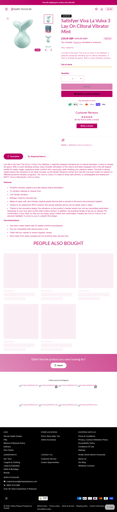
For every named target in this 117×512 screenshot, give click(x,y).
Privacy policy (54, 506)
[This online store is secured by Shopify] (43, 498)
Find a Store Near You (50, 436)
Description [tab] (14, 156)
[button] (96, 9)
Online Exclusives (48, 440)
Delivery (7, 446)
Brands (7, 473)
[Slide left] (45, 50)
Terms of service (68, 506)
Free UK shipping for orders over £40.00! (58, 2)
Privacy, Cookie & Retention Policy (93, 440)
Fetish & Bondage (11, 469)
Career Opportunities (50, 462)
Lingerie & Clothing (12, 462)
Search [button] (60, 365)
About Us (82, 459)
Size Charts (8, 450)
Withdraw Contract (86, 466)
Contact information (97, 506)
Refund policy (42, 506)
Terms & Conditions (86, 436)
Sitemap (81, 450)
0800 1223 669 (13, 485)
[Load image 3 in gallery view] (48, 39)
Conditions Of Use (86, 446)
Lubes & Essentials (12, 466)
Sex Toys (8, 459)
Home (63, 145)
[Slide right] (51, 50)
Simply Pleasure (17, 506)
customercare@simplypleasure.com (21, 481)
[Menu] (6, 9)
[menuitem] (21, 436)
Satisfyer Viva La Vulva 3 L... (81, 145)
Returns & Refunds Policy (14, 443)
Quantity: (65, 73)
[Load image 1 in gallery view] (48, 19)
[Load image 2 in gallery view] (48, 29)
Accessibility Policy (86, 443)
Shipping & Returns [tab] (38, 156)
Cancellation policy (44, 509)
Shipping (77, 42)
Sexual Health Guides (13, 436)
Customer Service (48, 459)
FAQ (5, 440)
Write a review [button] (87, 126)
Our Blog (82, 462)
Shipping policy (82, 506)
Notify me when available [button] (88, 94)
